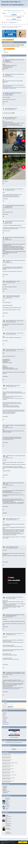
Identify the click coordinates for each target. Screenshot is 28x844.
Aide (4, 715)
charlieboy (7, 805)
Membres (5, 721)
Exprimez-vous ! (8, 92)
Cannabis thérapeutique (6, 768)
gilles (10, 756)
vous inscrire (22, 10)
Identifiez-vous (6, 722)
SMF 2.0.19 (9, 840)
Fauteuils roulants (8, 237)
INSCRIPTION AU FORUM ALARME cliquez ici (14, 19)
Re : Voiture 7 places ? (19, 320)
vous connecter (15, 10)
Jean (24, 753)
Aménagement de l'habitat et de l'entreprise (13, 74)
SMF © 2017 (14, 840)
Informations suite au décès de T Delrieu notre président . (12, 753)
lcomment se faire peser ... (6, 771)
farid (6, 822)
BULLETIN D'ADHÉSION (14, 737)
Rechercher (5, 717)
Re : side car (17, 281)
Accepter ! (22, 842)
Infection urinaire (5, 756)
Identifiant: (5, 703)
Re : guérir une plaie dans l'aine (17, 597)
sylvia (13, 768)
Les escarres (8, 597)
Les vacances (7, 188)
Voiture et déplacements (9, 108)
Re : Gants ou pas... (16, 385)
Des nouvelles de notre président (8, 762)
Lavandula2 (14, 774)
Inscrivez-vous (5, 724)
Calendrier (5, 718)
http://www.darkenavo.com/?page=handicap (10, 195)
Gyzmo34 (7, 808)
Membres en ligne (6, 791)
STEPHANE (7, 832)
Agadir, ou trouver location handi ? (17, 188)
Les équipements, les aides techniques (13, 672)
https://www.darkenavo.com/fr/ (8, 66)
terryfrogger (7, 828)
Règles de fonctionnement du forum (11, 59)
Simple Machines (18, 840)
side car (15, 108)
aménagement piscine (6, 765)
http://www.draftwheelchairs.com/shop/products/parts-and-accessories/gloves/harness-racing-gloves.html (13, 688)
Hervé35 (10, 759)
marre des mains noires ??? (18, 633)
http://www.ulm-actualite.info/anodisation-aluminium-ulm (12, 271)
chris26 (16, 762)
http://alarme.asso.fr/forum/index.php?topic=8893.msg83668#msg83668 (9, 413)
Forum (4, 714)
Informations (6, 842)
